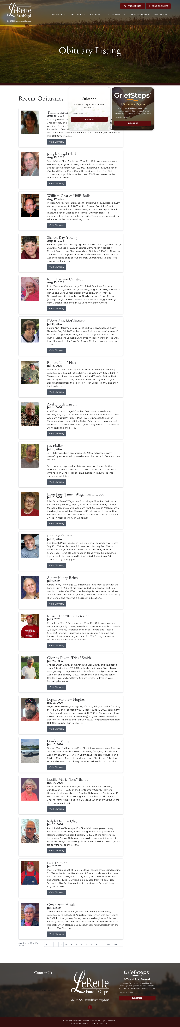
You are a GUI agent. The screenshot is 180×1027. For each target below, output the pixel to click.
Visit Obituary (56, 141)
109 (115, 944)
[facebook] (90, 1007)
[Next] (121, 944)
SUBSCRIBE (89, 119)
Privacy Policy (77, 1023)
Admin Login (102, 1023)
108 (108, 944)
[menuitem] (58, 14)
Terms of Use (89, 1023)
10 (97, 944)
